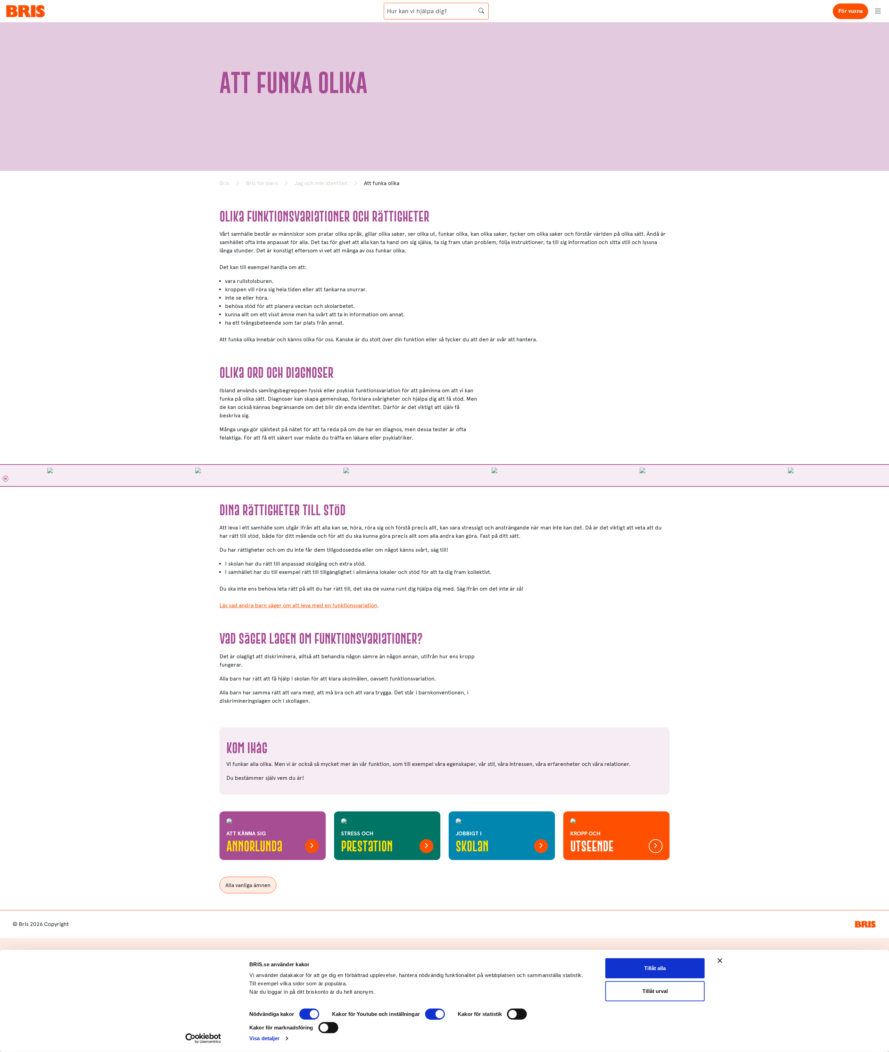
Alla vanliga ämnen (248, 885)
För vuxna (850, 11)
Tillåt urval (655, 991)
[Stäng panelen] (719, 960)
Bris (224, 183)
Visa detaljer (264, 1038)
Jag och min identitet (320, 183)
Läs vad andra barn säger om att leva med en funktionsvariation (298, 605)
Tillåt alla (655, 968)
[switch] (435, 1014)
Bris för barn (262, 183)
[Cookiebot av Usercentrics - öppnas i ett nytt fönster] (203, 1038)
